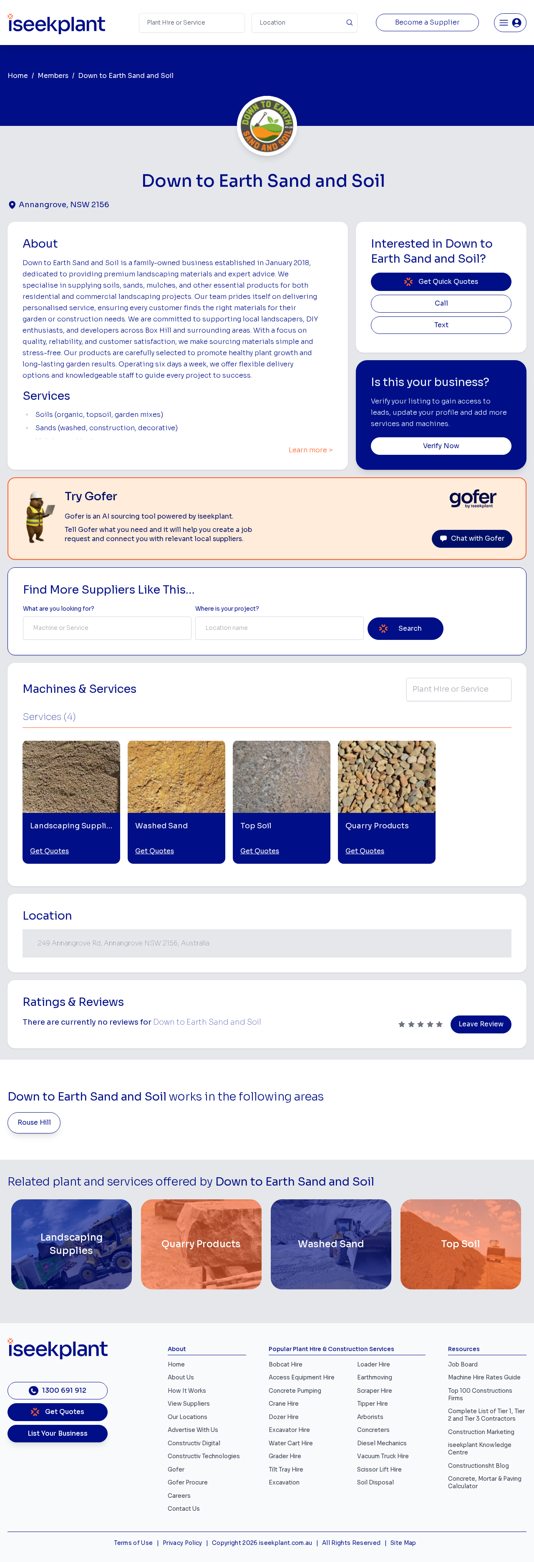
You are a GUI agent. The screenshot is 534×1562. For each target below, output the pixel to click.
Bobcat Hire (285, 1364)
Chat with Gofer (477, 538)
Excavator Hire (289, 1430)
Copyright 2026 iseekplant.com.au (262, 1543)
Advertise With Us (193, 1430)
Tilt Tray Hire (286, 1469)
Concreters (373, 1430)
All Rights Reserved (351, 1543)
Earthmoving (374, 1377)
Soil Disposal (375, 1482)
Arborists (370, 1417)
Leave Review (481, 1024)
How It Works (187, 1390)
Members (53, 76)
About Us (181, 1377)
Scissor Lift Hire (379, 1469)
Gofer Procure (188, 1482)
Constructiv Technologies (204, 1456)
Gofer (176, 1469)
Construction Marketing (481, 1432)
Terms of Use (133, 1543)
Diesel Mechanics (382, 1443)
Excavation (284, 1482)
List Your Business (58, 1433)
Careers (179, 1495)
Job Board (463, 1364)
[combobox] (107, 628)
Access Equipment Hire (302, 1377)
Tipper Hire (372, 1403)
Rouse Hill (34, 1122)
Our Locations (187, 1417)
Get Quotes (49, 851)
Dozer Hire (284, 1417)
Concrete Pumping (295, 1390)
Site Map (403, 1543)
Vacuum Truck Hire (383, 1456)
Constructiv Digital (194, 1443)
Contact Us (184, 1508)
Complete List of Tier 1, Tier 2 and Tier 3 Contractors (486, 1415)
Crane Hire (284, 1403)
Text (441, 325)
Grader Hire (285, 1456)
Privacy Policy (182, 1543)
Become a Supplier (427, 22)
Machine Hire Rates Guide (484, 1377)
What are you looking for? (58, 608)
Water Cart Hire (291, 1443)
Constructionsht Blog (478, 1465)
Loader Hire (373, 1364)
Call (441, 303)
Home (18, 76)
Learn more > (311, 450)
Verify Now (441, 446)
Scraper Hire (374, 1390)
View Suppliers (189, 1403)
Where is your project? (227, 608)
